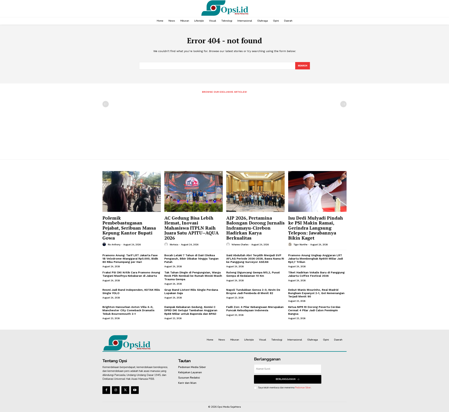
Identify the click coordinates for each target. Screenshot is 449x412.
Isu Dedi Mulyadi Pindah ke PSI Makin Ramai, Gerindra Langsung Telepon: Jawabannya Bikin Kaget (315, 228)
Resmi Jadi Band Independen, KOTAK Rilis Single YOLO (131, 291)
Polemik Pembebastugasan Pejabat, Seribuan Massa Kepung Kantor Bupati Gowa (129, 228)
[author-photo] (104, 244)
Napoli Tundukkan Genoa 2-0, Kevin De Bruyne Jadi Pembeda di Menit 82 (253, 291)
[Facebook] (106, 390)
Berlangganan (286, 379)
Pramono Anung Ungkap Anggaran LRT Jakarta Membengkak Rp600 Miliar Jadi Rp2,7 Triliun (315, 259)
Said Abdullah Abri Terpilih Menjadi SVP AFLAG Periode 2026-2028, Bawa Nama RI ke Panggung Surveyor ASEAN (255, 259)
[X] (125, 390)
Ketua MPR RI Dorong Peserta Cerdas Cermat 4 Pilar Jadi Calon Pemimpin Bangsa (314, 310)
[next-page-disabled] (343, 104)
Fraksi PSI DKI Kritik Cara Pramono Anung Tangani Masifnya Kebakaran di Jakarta (131, 274)
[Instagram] (116, 390)
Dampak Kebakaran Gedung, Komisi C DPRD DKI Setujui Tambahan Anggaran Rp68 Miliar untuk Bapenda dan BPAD (190, 310)
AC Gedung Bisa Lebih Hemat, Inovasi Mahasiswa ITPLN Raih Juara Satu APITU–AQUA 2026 (191, 228)
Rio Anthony (114, 244)
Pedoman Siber (303, 387)
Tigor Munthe (300, 244)
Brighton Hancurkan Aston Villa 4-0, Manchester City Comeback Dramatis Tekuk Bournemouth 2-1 (128, 310)
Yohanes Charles (240, 244)
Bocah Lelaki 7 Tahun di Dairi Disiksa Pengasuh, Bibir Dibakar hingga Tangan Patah (191, 259)
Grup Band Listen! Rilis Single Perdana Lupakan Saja (191, 291)
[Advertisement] (224, 124)
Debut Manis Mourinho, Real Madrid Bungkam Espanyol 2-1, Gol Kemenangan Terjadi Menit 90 (316, 293)
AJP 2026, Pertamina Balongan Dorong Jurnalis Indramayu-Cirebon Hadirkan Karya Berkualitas (255, 228)
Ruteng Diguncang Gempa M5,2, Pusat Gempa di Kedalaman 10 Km (253, 274)
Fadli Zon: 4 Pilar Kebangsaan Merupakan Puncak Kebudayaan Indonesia (255, 308)
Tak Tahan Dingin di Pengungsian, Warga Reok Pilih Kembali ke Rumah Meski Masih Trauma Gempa (193, 276)
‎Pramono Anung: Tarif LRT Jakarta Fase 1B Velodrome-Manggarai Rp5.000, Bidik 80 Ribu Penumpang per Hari (130, 259)
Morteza (174, 244)
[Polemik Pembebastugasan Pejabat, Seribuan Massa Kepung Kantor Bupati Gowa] (131, 191)
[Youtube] (135, 390)
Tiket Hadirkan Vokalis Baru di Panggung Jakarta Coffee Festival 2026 (316, 274)
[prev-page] (105, 104)
